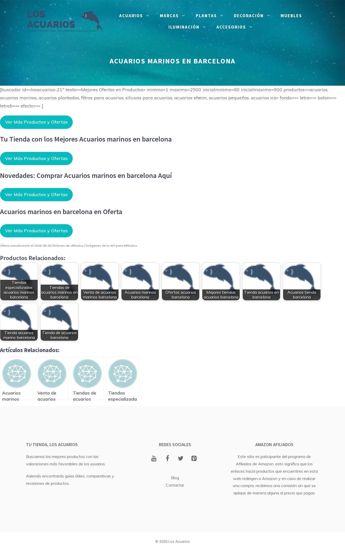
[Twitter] (180, 459)
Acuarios (131, 15)
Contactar (175, 485)
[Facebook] (167, 459)
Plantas (206, 15)
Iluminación (184, 27)
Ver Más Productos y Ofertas (36, 122)
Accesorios (231, 27)
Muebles (291, 15)
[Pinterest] (194, 459)
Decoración (249, 15)
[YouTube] (154, 459)
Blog (175, 477)
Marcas (169, 15)
